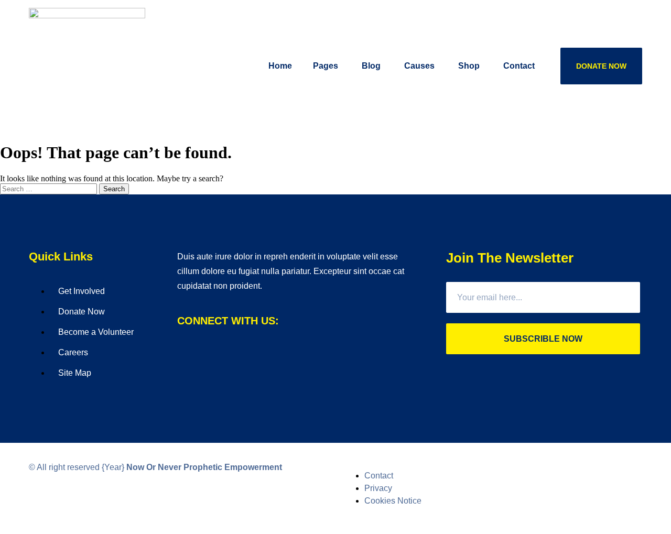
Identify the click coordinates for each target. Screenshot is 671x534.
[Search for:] (49, 188)
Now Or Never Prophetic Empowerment (204, 467)
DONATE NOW (601, 66)
